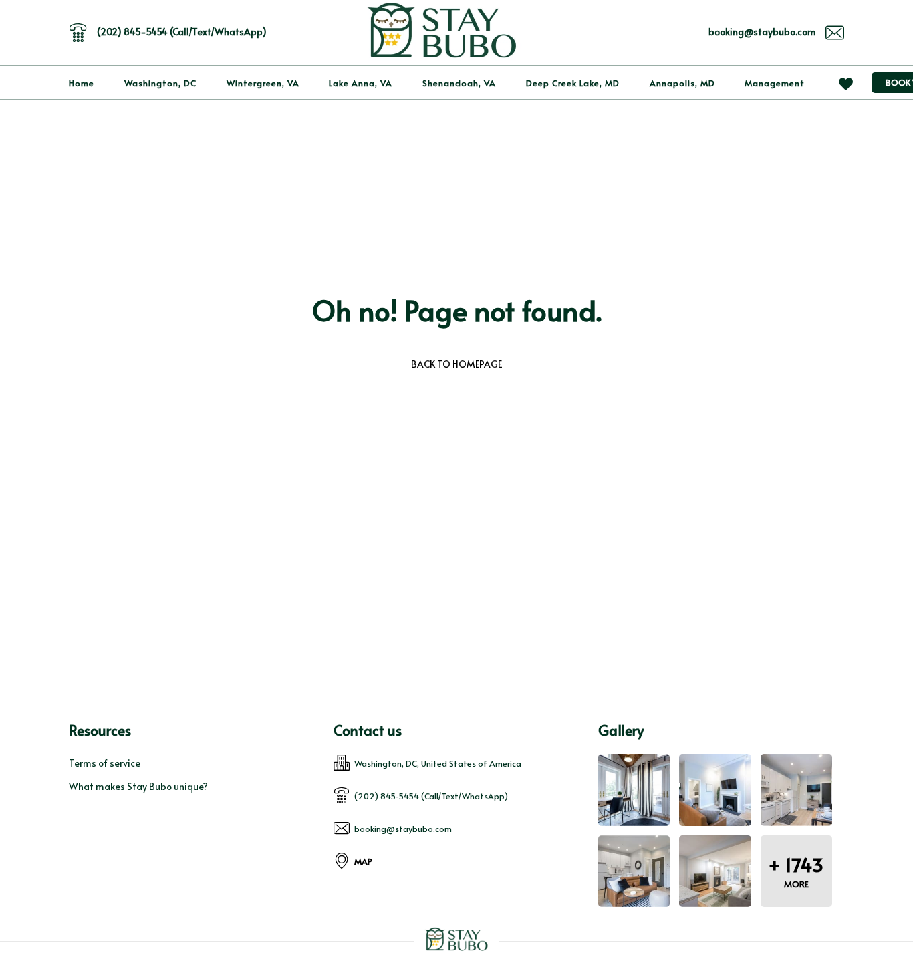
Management (775, 83)
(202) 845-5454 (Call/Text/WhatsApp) (182, 31)
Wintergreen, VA (263, 83)
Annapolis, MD (682, 83)
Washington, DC (160, 83)
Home (81, 83)
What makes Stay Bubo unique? (138, 786)
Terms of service (104, 763)
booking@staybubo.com (762, 31)
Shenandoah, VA (459, 83)
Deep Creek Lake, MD (573, 83)
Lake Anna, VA (360, 83)
